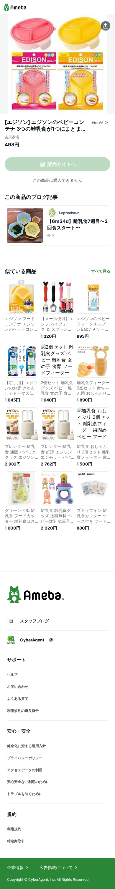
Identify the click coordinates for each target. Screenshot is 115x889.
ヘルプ (12, 674)
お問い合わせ (17, 686)
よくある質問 (17, 698)
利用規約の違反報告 (23, 710)
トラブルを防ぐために (24, 793)
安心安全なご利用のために (28, 781)
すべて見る (100, 271)
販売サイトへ (61, 164)
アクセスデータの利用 (24, 770)
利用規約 (14, 829)
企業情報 (15, 867)
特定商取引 (16, 841)
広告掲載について (56, 867)
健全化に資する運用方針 (26, 746)
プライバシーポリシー (24, 758)
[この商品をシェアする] (105, 26)
